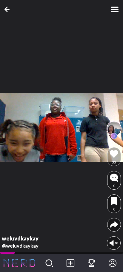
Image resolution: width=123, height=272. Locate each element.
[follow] (114, 136)
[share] (114, 224)
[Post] (70, 263)
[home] (19, 263)
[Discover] (49, 263)
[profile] (114, 128)
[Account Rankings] (91, 263)
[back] (8, 9)
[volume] (113, 243)
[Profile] (112, 263)
